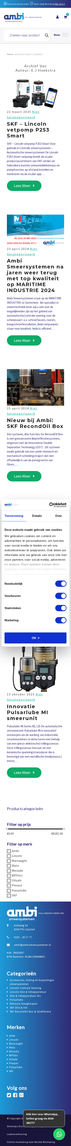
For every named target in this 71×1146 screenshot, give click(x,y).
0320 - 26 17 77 (60, 4)
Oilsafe (16, 880)
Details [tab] (37, 515)
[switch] (60, 596)
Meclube (17, 870)
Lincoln (17, 856)
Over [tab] (58, 515)
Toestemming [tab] (14, 515)
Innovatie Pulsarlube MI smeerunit (27, 712)
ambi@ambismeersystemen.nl (32, 945)
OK (34, 638)
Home (10, 54)
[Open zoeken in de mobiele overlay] (26, 35)
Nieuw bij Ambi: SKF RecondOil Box (35, 423)
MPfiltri (17, 875)
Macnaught (19, 861)
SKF (14, 895)
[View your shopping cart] (65, 17)
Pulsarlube (19, 890)
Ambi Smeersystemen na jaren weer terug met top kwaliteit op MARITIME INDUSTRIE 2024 (35, 275)
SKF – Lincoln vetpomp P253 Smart (28, 130)
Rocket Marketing (45, 1141)
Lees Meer (27, 185)
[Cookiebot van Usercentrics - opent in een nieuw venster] (50, 504)
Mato (15, 866)
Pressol (17, 885)
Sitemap (12, 1126)
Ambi (15, 851)
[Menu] (61, 35)
